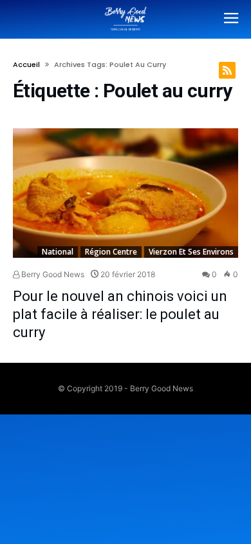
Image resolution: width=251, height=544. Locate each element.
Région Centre (111, 251)
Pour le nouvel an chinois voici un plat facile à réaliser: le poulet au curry (120, 314)
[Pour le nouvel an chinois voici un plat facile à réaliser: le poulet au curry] (125, 193)
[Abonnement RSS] (227, 70)
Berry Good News (51, 274)
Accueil (26, 64)
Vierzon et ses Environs (191, 251)
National (57, 251)
